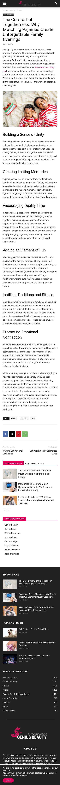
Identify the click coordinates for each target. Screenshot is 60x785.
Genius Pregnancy (12, 533)
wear (34, 418)
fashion (14, 418)
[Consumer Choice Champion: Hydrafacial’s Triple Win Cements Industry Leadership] (10, 487)
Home (5, 10)
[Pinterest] (18, 434)
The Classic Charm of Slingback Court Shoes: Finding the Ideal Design (34, 473)
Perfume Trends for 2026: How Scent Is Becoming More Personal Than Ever (36, 500)
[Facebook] (5, 434)
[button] (4, 3)
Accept (8, 780)
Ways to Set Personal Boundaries (13, 452)
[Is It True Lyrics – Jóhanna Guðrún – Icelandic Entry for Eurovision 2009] (10, 659)
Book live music (11, 553)
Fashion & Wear (16, 10)
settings (23, 775)
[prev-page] (4, 510)
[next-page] (9, 510)
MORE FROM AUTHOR (35, 463)
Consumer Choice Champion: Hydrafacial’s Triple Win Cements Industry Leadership (35, 487)
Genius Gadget (11, 541)
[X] (12, 434)
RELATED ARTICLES (13, 463)
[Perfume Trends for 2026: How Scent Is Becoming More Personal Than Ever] (10, 500)
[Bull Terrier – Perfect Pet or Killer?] (10, 632)
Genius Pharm (10, 537)
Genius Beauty (11, 524)
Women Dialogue (12, 549)
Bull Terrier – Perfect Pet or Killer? (34, 629)
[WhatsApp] (25, 434)
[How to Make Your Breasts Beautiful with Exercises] (10, 646)
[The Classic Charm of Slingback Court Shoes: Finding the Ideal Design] (10, 474)
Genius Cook (10, 529)
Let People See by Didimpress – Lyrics (43, 452)
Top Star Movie (11, 545)
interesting (24, 418)
